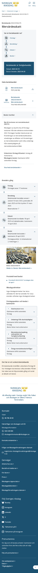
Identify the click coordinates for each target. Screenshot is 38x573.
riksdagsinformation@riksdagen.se (17, 434)
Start (3, 11)
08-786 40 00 (9, 418)
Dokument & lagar (12, 11)
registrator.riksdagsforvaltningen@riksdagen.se (20, 452)
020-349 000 (9, 431)
